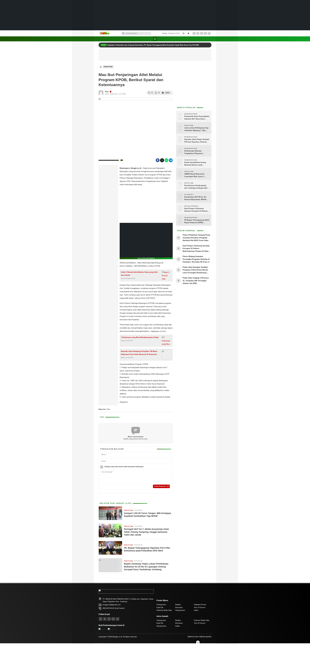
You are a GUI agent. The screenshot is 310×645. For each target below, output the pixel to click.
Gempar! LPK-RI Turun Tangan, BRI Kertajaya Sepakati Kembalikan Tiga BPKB (147, 514)
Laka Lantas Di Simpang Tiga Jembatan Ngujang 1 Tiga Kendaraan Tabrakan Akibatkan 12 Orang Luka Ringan (196, 129)
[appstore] (103, 629)
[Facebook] (194, 33)
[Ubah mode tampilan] (183, 33)
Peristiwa (108, 67)
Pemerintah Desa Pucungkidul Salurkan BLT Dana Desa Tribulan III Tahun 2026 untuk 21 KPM (196, 117)
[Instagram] (201, 33)
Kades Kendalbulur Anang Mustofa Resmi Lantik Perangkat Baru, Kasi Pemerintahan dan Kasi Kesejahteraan (195, 163)
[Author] (101, 92)
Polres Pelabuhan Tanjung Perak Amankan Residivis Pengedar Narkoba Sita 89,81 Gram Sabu (196, 237)
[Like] (149, 92)
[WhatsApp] (166, 160)
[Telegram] (209, 33)
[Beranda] (155, 38)
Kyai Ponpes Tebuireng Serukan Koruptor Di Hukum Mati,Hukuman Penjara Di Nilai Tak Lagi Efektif (196, 209)
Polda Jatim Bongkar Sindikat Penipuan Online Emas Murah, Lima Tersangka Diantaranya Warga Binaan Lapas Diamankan (196, 270)
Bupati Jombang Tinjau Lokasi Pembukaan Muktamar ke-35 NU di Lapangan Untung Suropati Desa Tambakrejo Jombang (146, 567)
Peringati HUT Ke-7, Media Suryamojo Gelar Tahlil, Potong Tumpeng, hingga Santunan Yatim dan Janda (146, 532)
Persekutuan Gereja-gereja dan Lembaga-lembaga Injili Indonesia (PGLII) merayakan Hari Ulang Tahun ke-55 (196, 186)
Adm (107, 92)
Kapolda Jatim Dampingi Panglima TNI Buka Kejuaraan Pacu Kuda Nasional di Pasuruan (139, 352)
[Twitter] (198, 33)
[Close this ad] (198, 642)
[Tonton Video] (188, 33)
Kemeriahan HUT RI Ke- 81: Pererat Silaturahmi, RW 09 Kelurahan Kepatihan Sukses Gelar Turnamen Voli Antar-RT (196, 198)
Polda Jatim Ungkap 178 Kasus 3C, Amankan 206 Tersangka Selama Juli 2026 (196, 280)
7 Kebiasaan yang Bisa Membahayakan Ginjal (140, 337)
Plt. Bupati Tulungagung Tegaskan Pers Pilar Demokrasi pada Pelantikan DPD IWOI (147, 549)
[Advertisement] (155, 15)
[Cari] (123, 33)
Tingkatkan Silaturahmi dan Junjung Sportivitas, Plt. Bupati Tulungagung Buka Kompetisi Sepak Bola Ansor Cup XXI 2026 (153, 45)
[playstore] (112, 629)
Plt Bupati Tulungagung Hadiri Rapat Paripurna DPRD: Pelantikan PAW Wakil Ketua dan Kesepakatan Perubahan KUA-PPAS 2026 (196, 221)
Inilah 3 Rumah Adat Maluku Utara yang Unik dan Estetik (139, 273)
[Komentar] (156, 92)
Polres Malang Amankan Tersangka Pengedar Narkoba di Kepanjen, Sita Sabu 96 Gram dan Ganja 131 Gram (197, 259)
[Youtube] (113, 619)
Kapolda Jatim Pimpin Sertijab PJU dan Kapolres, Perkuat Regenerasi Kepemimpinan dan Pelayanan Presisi (196, 140)
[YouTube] (205, 33)
